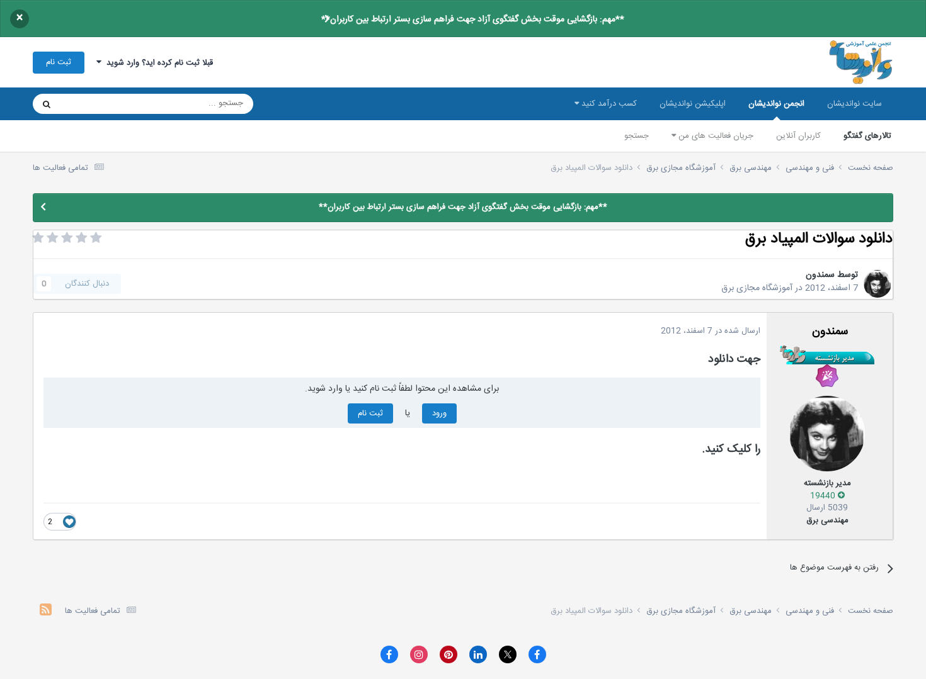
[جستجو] (46, 104)
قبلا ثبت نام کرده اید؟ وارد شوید (157, 63)
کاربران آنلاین (798, 136)
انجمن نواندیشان (776, 104)
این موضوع (94, 104)
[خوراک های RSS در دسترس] (46, 611)
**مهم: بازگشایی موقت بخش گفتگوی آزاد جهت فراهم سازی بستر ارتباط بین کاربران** (472, 19)
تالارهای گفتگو (867, 136)
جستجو (636, 136)
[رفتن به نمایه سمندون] (877, 284)
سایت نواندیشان (854, 104)
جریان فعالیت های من (714, 136)
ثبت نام (58, 62)
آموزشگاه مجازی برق (756, 288)
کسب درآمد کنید (608, 104)
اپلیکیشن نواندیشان (693, 104)
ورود (439, 413)
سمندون (820, 275)
